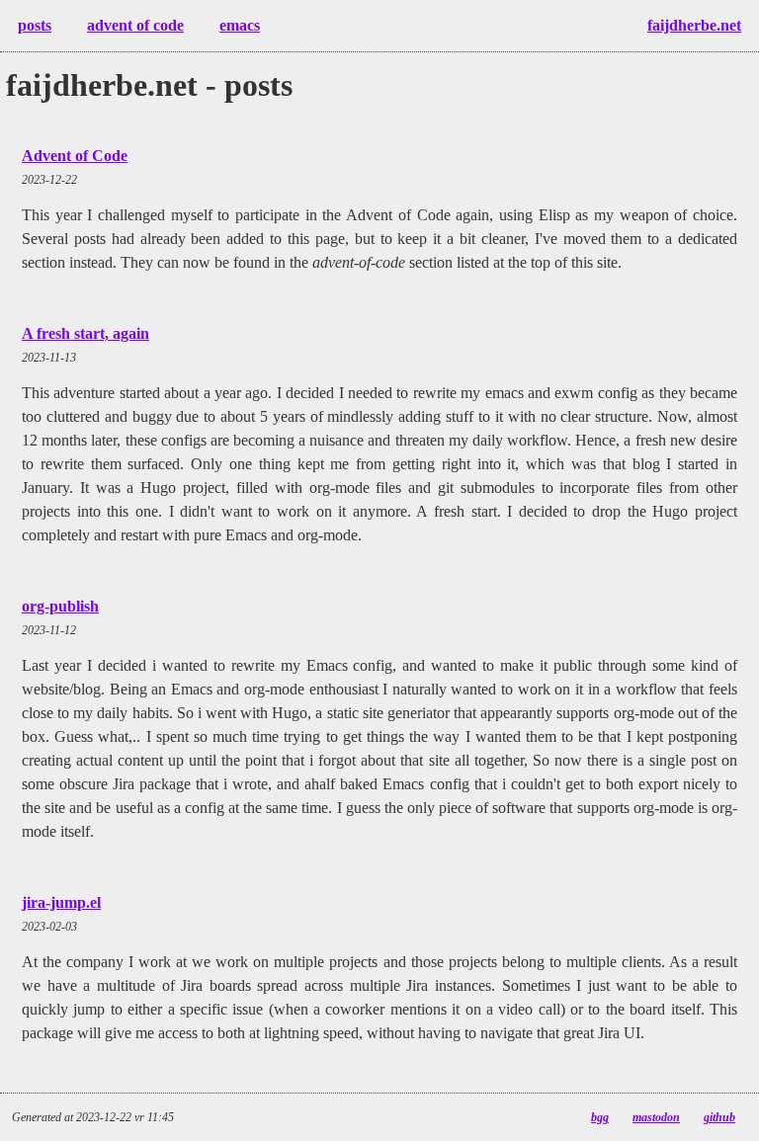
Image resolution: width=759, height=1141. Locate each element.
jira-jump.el (61, 902)
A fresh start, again (85, 333)
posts (34, 25)
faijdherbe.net (694, 25)
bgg (600, 1117)
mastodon (656, 1117)
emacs (239, 25)
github (719, 1117)
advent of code (135, 25)
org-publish (60, 606)
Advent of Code (74, 155)
